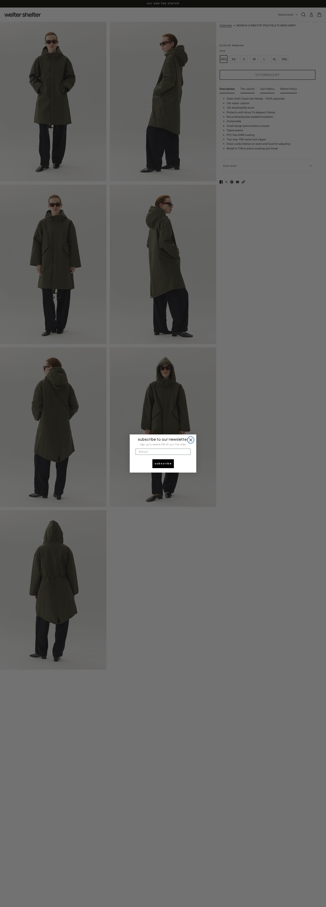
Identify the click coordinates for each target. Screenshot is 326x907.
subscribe (163, 463)
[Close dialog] (190, 440)
